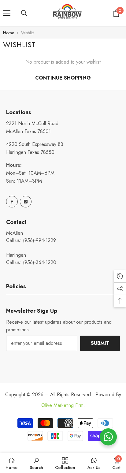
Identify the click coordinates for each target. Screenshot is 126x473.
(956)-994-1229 (39, 240)
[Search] (24, 13)
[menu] (6, 13)
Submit (100, 343)
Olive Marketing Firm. (63, 405)
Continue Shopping (63, 77)
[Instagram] (25, 201)
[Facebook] (12, 201)
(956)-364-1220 (39, 262)
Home (8, 33)
